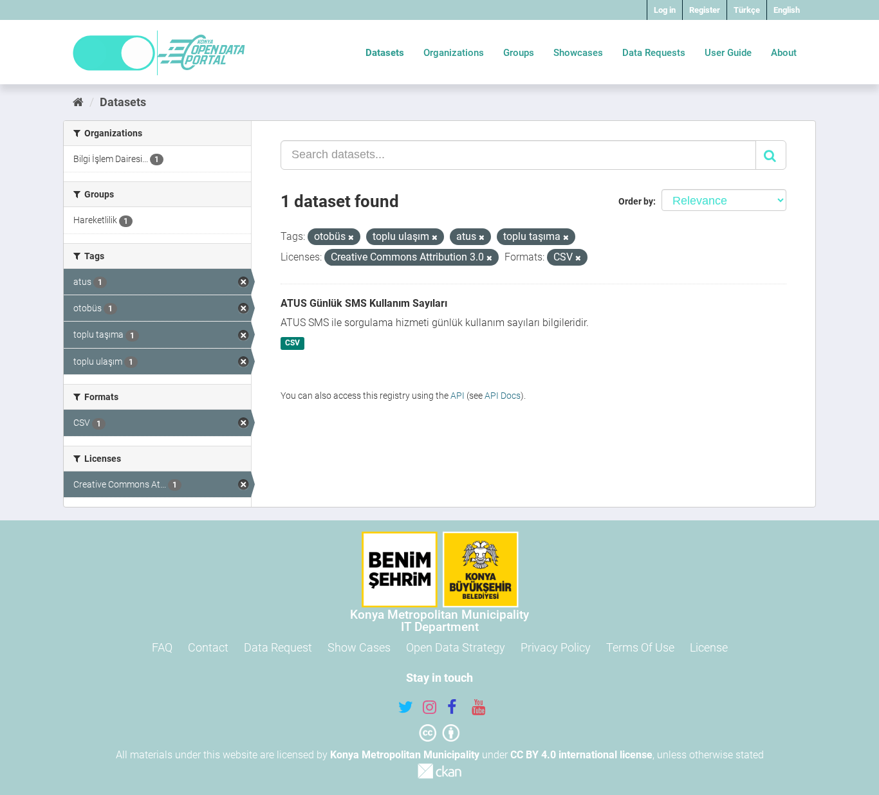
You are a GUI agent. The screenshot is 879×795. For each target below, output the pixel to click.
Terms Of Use (640, 647)
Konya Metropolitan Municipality (404, 755)
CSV (292, 343)
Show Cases (359, 647)
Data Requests (653, 53)
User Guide (728, 53)
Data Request (278, 647)
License (709, 647)
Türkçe (747, 10)
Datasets (384, 53)
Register (704, 10)
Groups (518, 53)
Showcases (578, 53)
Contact (208, 647)
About (784, 53)
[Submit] (770, 155)
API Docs (503, 395)
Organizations (453, 53)
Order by (635, 201)
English (786, 10)
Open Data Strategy (455, 647)
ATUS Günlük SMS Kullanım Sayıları (364, 303)
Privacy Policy (556, 647)
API (457, 395)
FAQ (162, 647)
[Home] (78, 102)
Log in (665, 10)
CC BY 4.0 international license (581, 755)
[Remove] (351, 237)
